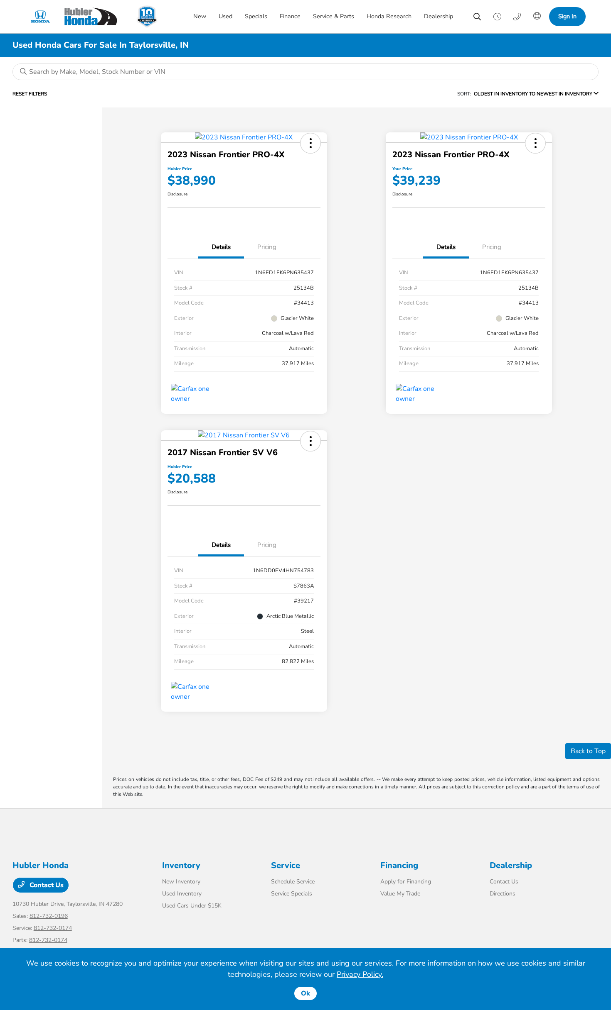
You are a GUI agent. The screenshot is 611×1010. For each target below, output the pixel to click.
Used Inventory (182, 894)
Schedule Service (293, 882)
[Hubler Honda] (77, 17)
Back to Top (588, 751)
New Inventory (181, 882)
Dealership (511, 865)
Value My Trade (400, 894)
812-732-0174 (53, 928)
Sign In (567, 16)
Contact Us (46, 885)
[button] (310, 143)
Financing (399, 865)
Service (285, 865)
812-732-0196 (49, 916)
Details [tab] (221, 247)
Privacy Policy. (360, 974)
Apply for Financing (405, 882)
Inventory (181, 865)
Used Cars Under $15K (192, 906)
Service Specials (291, 894)
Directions (502, 894)
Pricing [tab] (266, 247)
